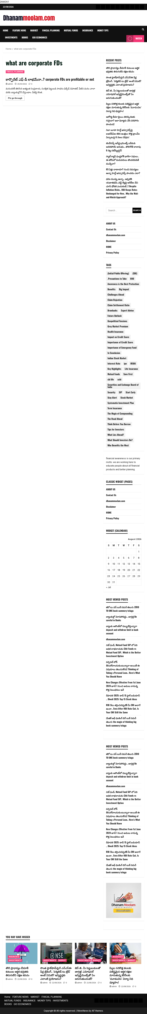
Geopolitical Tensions (117, 321)
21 (134, 570)
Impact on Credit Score (118, 337)
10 (113, 564)
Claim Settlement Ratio (118, 305)
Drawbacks (112, 310)
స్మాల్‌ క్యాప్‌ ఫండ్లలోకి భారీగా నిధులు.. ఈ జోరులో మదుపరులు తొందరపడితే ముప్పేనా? (122, 160)
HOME (108, 247)
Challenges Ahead (116, 294)
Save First (128, 374)
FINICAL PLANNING (51, 30)
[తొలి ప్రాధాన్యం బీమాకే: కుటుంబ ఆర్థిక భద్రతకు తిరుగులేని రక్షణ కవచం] (21, 953)
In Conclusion (114, 353)
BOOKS (25, 37)
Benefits (111, 289)
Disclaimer (111, 241)
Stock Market (126, 397)
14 (134, 564)
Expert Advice (127, 310)
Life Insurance (131, 368)
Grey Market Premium (118, 326)
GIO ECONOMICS (39, 37)
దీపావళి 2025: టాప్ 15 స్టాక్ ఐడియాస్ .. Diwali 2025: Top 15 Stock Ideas (123, 697)
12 (123, 564)
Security (111, 392)
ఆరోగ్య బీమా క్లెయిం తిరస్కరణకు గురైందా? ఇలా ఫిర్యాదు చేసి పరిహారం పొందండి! (122, 120)
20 (128, 570)
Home (5, 30)
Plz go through (16, 99)
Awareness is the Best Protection (123, 284)
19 (123, 570)
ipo (125, 363)
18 (118, 570)
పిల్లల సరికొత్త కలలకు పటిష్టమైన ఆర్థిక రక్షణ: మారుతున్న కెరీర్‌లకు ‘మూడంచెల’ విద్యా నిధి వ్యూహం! (123, 107)
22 (139, 570)
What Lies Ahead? (116, 434)
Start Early (130, 392)
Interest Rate (114, 363)
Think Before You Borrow (119, 424)
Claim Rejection (115, 300)
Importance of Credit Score (120, 342)
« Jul (108, 587)
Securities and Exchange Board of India (123, 386)
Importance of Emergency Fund (122, 347)
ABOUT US (110, 223)
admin (10, 84)
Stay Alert (112, 397)
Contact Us (111, 229)
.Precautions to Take (117, 278)
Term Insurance (115, 408)
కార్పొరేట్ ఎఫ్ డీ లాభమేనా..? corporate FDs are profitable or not (50, 79)
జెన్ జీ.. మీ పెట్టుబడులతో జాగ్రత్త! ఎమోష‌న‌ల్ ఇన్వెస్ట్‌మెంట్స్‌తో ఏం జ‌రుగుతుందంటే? (120, 94)
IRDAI (133, 363)
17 (113, 570)
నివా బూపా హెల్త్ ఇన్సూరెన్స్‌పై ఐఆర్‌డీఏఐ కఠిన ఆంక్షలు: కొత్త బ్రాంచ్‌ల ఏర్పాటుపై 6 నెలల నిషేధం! (123, 133)
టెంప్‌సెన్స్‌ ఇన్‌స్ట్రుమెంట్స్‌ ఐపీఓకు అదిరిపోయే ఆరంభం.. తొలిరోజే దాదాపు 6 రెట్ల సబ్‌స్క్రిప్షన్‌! (123, 146)
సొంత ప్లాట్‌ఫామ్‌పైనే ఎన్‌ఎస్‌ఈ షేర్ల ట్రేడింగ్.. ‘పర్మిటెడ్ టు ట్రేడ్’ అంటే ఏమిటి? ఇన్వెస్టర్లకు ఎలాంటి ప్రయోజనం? (123, 81)
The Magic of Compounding (120, 413)
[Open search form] (143, 29)
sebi (119, 379)
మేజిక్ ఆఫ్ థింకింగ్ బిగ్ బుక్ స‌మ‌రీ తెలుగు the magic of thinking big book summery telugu (121, 721)
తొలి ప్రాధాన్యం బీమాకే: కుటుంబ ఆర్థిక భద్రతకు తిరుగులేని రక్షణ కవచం (122, 69)
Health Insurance (115, 331)
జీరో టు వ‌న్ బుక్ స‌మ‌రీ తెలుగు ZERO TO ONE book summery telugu (122, 609)
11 (118, 564)
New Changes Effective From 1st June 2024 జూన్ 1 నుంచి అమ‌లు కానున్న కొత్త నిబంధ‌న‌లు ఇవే (123, 686)
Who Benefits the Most (118, 445)
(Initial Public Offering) (118, 273)
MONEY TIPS (102, 30)
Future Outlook (115, 315)
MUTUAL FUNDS (71, 30)
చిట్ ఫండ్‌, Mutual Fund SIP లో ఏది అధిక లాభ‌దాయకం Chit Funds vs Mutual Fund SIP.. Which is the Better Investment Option (123, 650)
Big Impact (124, 289)
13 (128, 564)
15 (139, 564)
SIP (120, 392)
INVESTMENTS (11, 37)
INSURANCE (87, 30)
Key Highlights (114, 368)
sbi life (111, 379)
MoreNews (82, 1010)
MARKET (34, 30)
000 (132, 278)
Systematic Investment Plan (121, 403)
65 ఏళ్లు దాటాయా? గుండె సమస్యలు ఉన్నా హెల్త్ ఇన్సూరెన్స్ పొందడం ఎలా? (123, 171)
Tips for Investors (116, 429)
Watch (139, 38)
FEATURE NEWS (19, 30)
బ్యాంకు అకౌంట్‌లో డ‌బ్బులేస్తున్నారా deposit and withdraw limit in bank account (122, 629)
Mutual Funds (114, 374)
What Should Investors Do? (120, 440)
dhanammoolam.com (115, 235)
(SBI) (135, 273)
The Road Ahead (115, 419)
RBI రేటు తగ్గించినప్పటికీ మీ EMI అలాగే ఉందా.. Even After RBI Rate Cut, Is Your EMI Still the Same (123, 708)
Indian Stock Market (117, 358)
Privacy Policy (112, 252)
